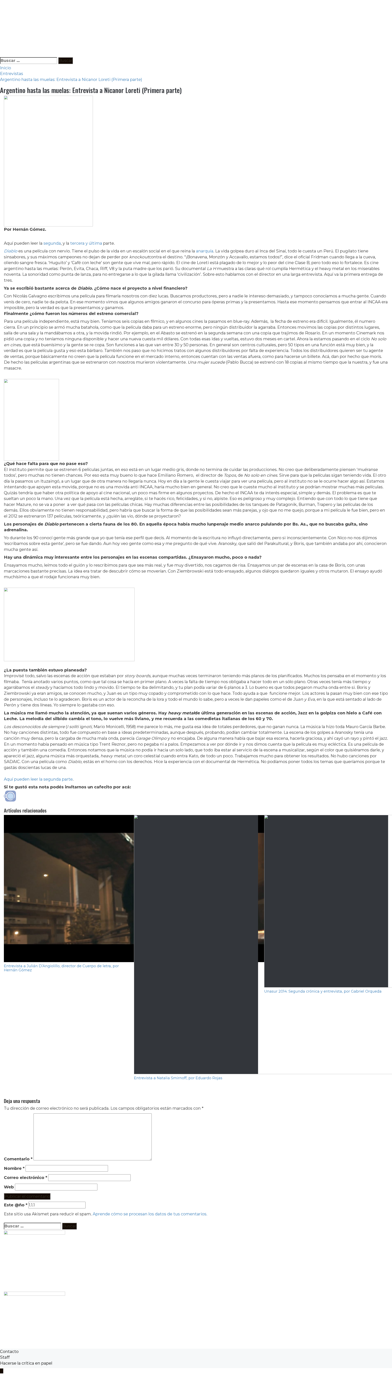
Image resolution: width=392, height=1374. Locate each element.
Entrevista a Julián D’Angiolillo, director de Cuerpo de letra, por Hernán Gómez (61, 968)
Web (9, 1187)
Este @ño (15, 1205)
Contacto (9, 1351)
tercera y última (86, 243)
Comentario (18, 1159)
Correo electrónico (25, 1177)
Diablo (10, 251)
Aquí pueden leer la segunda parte (38, 779)
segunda (52, 243)
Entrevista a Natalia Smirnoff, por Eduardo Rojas (178, 1078)
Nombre (14, 1168)
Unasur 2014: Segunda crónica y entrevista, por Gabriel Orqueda (323, 991)
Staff (5, 1357)
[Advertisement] (122, 28)
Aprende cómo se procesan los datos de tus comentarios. (150, 1213)
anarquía (204, 251)
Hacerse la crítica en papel (26, 1363)
